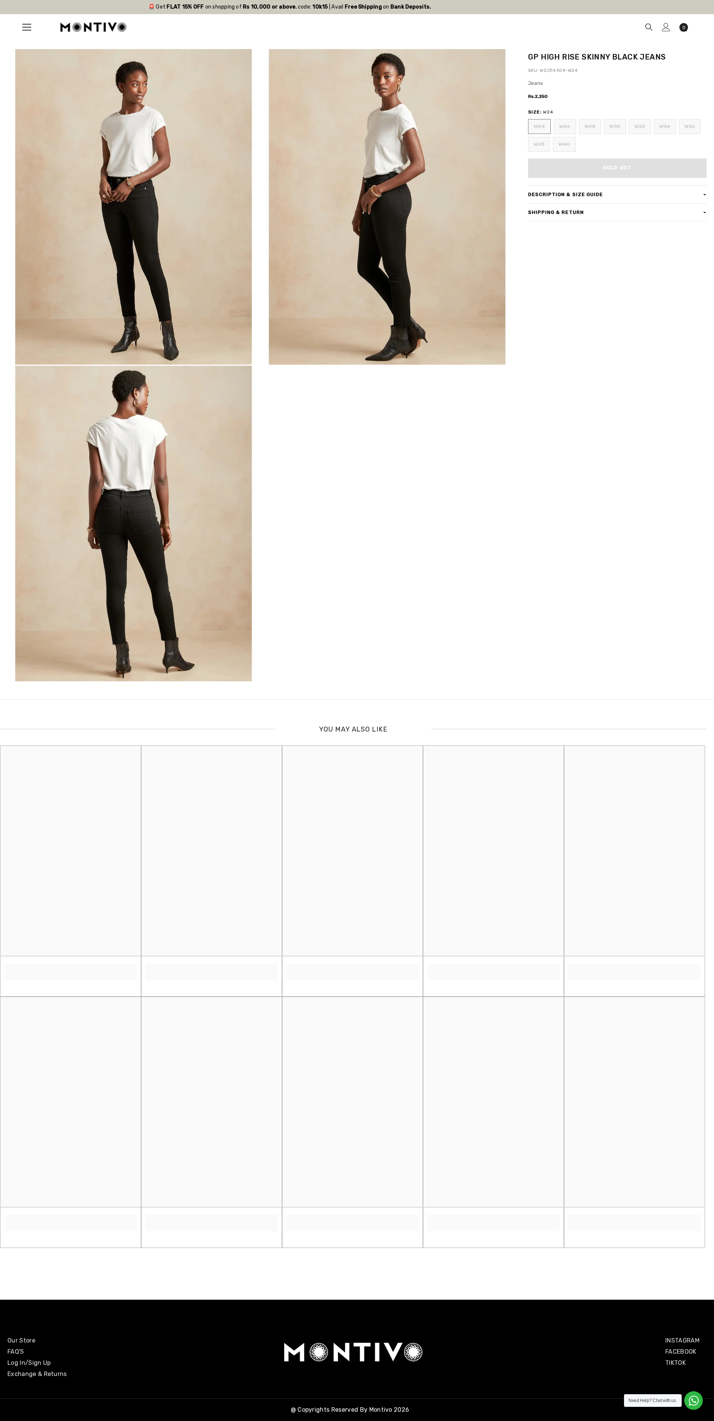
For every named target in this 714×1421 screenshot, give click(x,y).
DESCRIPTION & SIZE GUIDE (565, 194)
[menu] (26, 27)
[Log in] (666, 27)
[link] (70, 968)
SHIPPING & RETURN (556, 212)
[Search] (648, 27)
